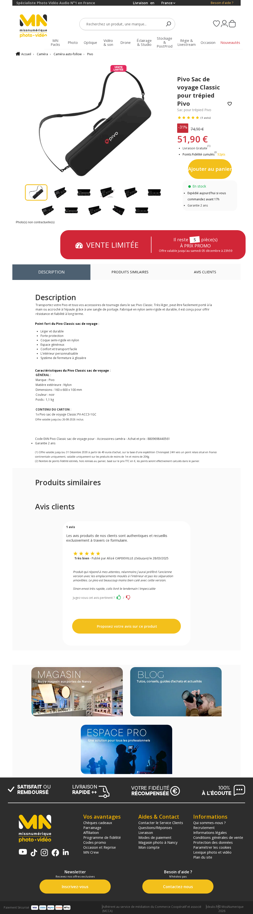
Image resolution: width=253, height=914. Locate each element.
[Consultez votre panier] (232, 24)
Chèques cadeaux (97, 822)
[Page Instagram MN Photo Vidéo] (44, 853)
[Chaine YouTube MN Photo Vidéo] (23, 852)
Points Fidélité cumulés (198, 154)
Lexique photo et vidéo (212, 852)
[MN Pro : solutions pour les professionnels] (126, 750)
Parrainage (92, 827)
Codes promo (94, 842)
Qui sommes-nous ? (209, 822)
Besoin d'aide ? (222, 3)
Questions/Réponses (155, 827)
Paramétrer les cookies (212, 847)
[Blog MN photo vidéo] (176, 692)
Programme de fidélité (102, 837)
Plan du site (202, 857)
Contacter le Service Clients (160, 822)
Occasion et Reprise (99, 847)
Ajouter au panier (210, 168)
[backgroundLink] (6, 457)
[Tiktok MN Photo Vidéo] (34, 853)
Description (51, 272)
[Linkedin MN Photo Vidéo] (66, 852)
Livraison (145, 832)
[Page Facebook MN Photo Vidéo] (55, 853)
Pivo (90, 54)
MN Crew (91, 852)
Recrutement (204, 827)
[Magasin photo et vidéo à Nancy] (77, 692)
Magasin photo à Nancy (157, 842)
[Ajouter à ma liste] (229, 104)
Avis (205, 272)
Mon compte (149, 847)
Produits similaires (129, 272)
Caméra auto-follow (68, 54)
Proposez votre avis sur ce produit (126, 626)
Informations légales (210, 832)
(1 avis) (205, 118)
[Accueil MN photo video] (33, 26)
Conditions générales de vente (218, 837)
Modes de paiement (154, 837)
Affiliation (91, 832)
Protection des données (213, 842)
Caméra (42, 54)
